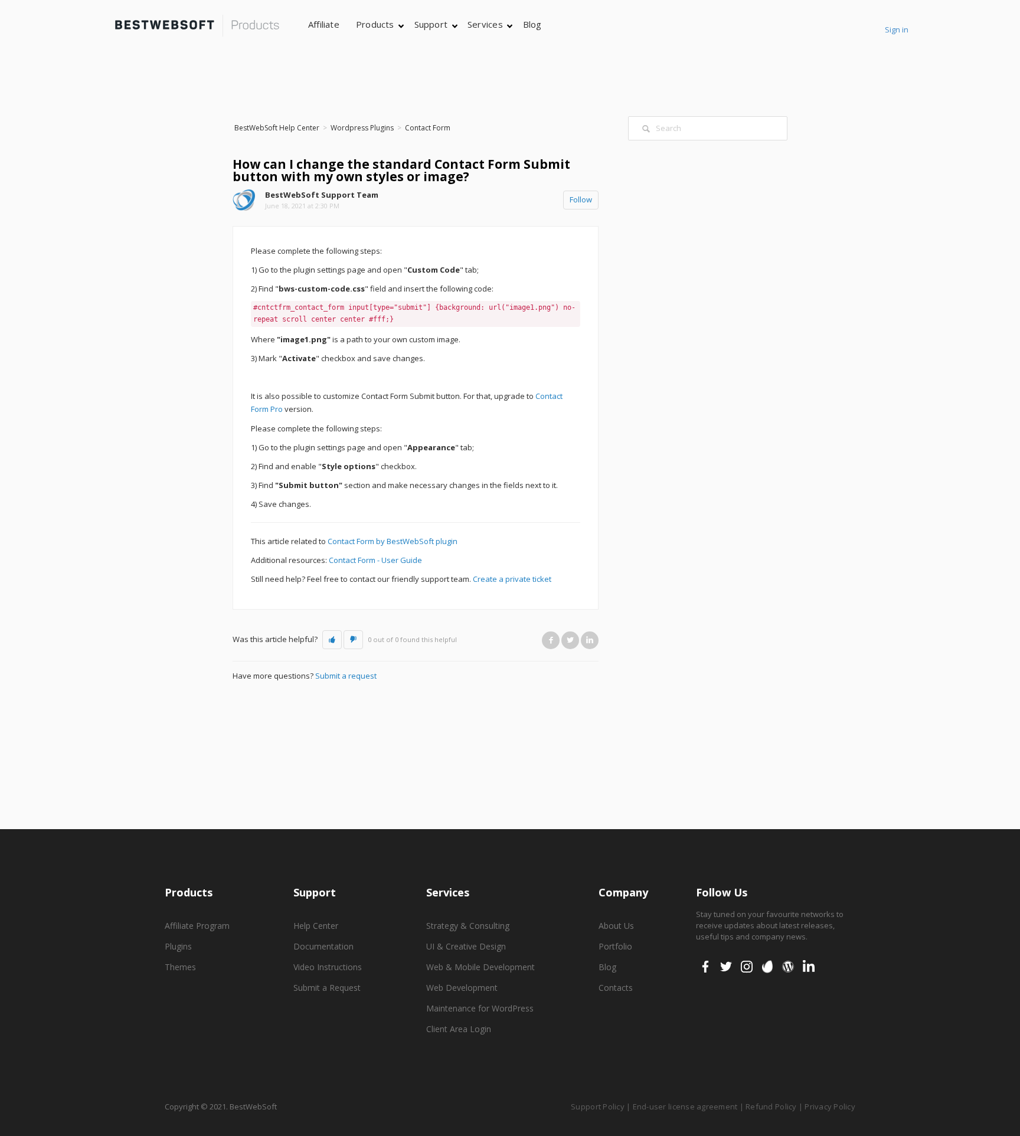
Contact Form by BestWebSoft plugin (392, 541)
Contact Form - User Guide (375, 560)
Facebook (551, 640)
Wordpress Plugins (362, 128)
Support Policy (598, 1106)
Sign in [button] (896, 29)
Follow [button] (581, 199)
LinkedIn (590, 640)
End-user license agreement (685, 1106)
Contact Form (427, 128)
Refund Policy (771, 1106)
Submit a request (346, 675)
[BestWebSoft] (197, 26)
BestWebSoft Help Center (276, 128)
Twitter (570, 640)
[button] (332, 639)
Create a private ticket (512, 579)
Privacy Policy (830, 1106)
